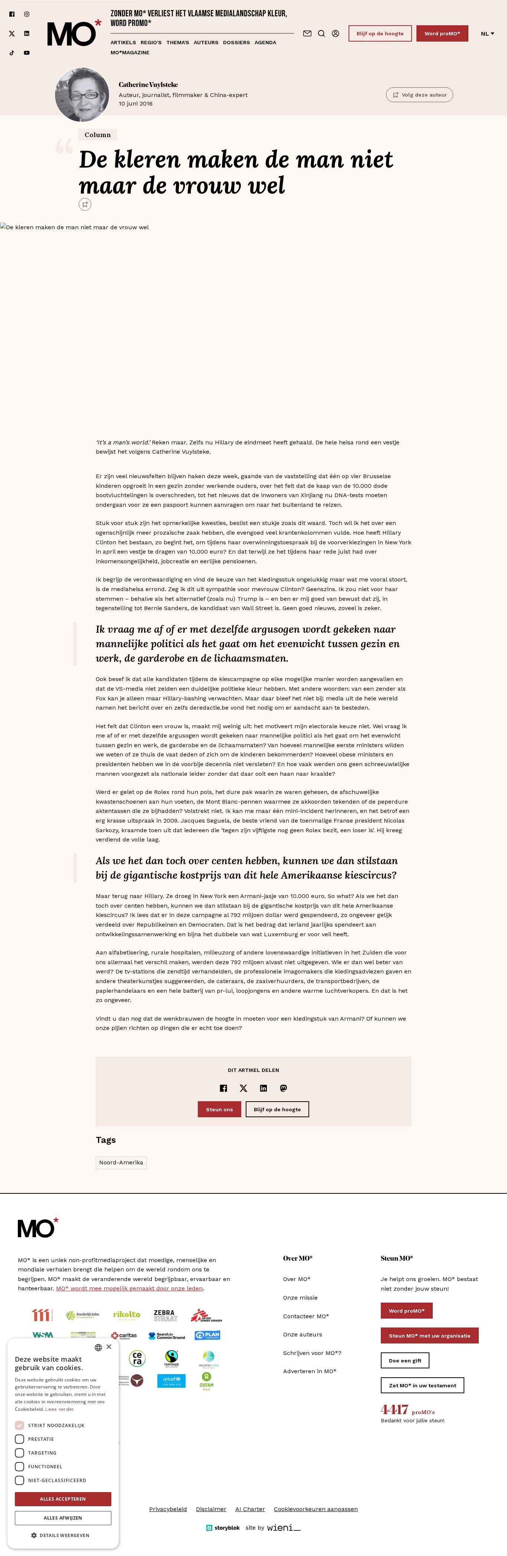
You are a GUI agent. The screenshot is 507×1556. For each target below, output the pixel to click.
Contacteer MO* (306, 1316)
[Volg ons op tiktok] (12, 53)
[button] (63, 1535)
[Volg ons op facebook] (12, 14)
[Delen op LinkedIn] (263, 1088)
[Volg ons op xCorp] (12, 33)
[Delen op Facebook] (223, 1088)
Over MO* (297, 1279)
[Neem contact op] (307, 33)
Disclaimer (211, 1509)
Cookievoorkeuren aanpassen (316, 1509)
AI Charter (250, 1509)
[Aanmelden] (335, 33)
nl (485, 33)
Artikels (123, 42)
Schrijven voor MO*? (312, 1352)
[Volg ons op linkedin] (27, 33)
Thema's (177, 42)
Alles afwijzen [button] (63, 1518)
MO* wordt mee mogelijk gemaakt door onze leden (129, 1288)
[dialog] (63, 1443)
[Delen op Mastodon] (283, 1088)
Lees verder (59, 1409)
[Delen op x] (243, 1088)
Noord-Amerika (121, 1162)
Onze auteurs (302, 1334)
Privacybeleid (168, 1509)
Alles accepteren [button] (63, 1499)
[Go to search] (321, 33)
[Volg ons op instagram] (27, 14)
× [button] (108, 1347)
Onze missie (300, 1297)
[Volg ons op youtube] (27, 53)
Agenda (265, 42)
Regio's (151, 42)
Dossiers (236, 42)
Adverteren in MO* (310, 1371)
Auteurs (206, 42)
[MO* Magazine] (75, 33)
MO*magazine (130, 52)
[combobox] (98, 1347)
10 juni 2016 (183, 94)
